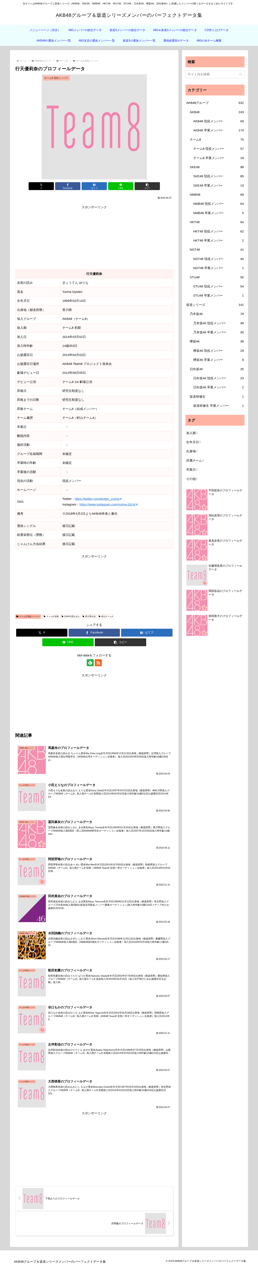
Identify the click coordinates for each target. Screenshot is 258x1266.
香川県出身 (90, 616)
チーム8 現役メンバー (29, 616)
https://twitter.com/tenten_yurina (97, 499)
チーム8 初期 (52, 616)
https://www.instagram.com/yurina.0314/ (107, 504)
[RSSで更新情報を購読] (98, 662)
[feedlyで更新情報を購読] (90, 662)
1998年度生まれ (72, 616)
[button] (147, 186)
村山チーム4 (107, 616)
